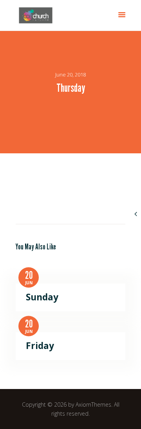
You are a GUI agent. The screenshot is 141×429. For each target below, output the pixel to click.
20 (29, 275)
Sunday (42, 297)
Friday (40, 345)
